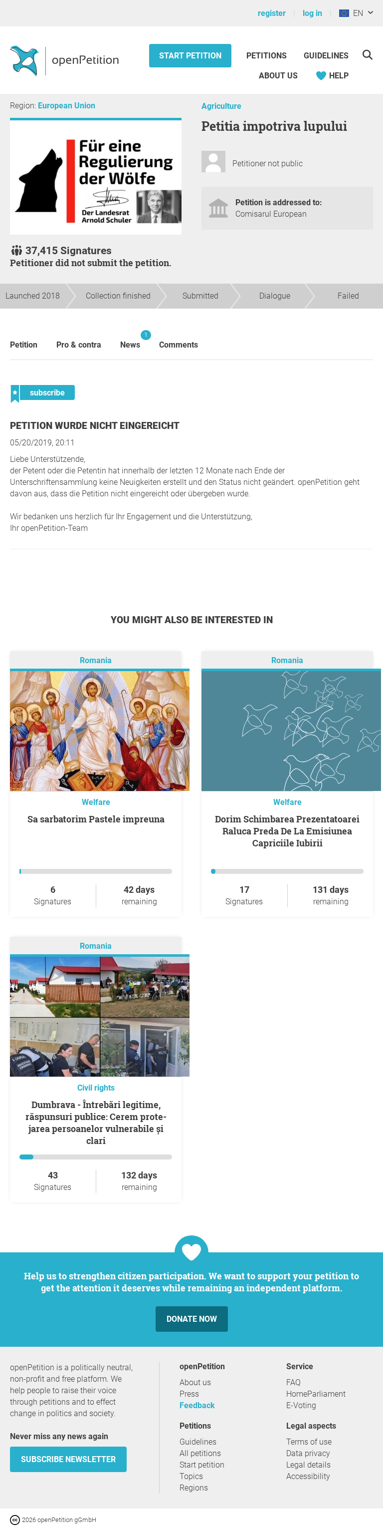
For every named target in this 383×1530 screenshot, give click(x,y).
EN (356, 13)
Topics (191, 1476)
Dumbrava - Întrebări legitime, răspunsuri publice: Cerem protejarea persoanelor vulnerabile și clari (96, 1123)
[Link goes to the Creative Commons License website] (16, 1519)
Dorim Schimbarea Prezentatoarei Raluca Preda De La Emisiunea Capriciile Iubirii (287, 831)
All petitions (200, 1453)
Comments (178, 345)
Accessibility (308, 1476)
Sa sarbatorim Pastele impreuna (96, 819)
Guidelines (326, 55)
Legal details (308, 1465)
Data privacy (308, 1453)
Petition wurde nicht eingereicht (95, 425)
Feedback (197, 1405)
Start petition (190, 55)
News (130, 340)
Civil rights (96, 1088)
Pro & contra (78, 345)
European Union (66, 105)
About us (278, 75)
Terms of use (309, 1442)
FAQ (293, 1382)
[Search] (367, 54)
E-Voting (301, 1405)
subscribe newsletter (68, 1459)
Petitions (267, 55)
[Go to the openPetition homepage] (65, 60)
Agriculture (221, 106)
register (272, 13)
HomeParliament (316, 1394)
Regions (194, 1488)
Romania (96, 661)
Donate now (192, 1319)
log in (312, 13)
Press (189, 1394)
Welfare (96, 802)
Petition (23, 345)
